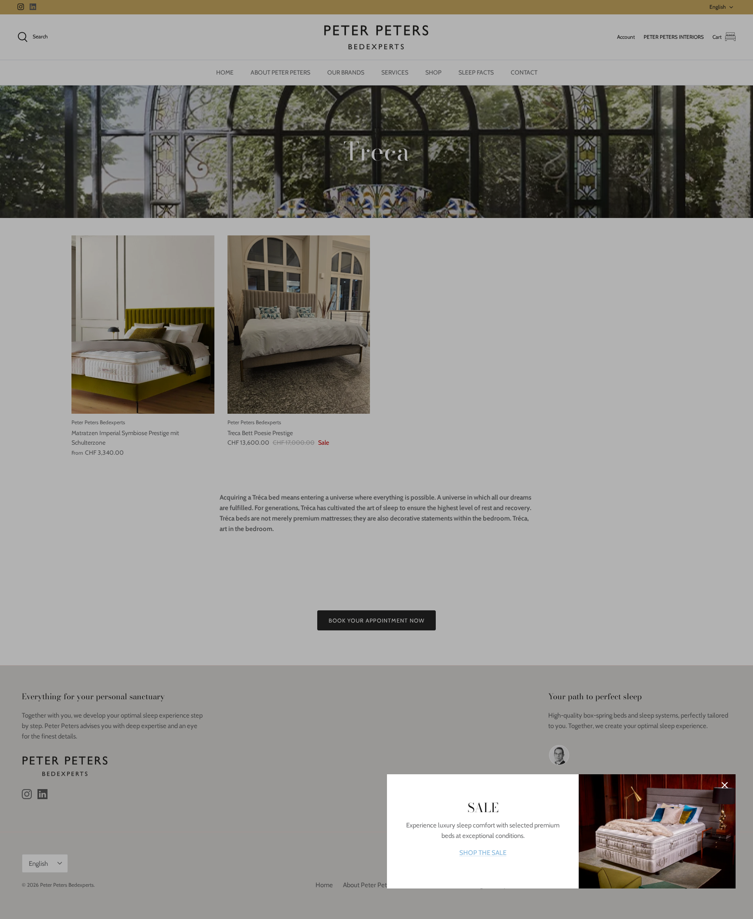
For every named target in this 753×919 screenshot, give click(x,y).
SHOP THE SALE (482, 853)
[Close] (724, 785)
